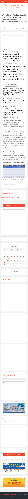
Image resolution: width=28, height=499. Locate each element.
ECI (5, 179)
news (16, 182)
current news (21, 177)
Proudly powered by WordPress (8, 494)
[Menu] (2, 1)
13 (14, 256)
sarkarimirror (6, 63)
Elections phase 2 (15, 181)
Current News (6, 49)
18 (8, 258)
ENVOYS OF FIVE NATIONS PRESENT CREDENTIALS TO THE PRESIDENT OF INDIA (13, 193)
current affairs (13, 177)
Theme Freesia (14, 496)
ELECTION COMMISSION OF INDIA (15, 179)
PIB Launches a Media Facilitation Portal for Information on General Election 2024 (13, 197)
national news (10, 182)
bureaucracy (6, 177)
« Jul (4, 264)
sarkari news (13, 184)
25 (8, 260)
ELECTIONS (6, 181)
